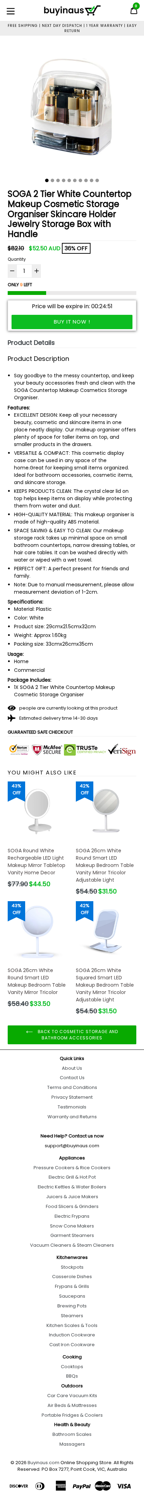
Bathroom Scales (72, 1434)
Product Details (31, 342)
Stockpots (72, 1267)
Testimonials (72, 1107)
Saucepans (72, 1296)
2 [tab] (52, 180)
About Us (72, 1068)
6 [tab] (75, 180)
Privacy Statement (72, 1097)
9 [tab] (91, 180)
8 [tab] (86, 180)
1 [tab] (47, 180)
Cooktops (72, 1366)
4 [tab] (63, 180)
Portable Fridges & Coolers (72, 1415)
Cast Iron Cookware (72, 1344)
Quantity (17, 259)
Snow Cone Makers (72, 1226)
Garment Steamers (72, 1235)
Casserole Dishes (72, 1276)
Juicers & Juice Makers (72, 1196)
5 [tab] (69, 180)
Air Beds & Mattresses (72, 1405)
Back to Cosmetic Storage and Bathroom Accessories (77, 1035)
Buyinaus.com (43, 1462)
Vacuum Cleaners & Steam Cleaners (72, 1245)
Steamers (72, 1315)
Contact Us (72, 1077)
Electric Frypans (72, 1216)
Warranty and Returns (72, 1116)
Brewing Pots (72, 1306)
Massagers (72, 1444)
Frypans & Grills (72, 1286)
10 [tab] (97, 180)
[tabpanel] (72, 109)
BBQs (72, 1376)
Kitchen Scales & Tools (72, 1325)
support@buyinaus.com (72, 1145)
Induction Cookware (72, 1335)
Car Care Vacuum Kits (72, 1395)
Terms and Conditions (72, 1087)
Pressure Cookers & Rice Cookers (72, 1167)
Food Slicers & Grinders (72, 1206)
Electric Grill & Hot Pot (72, 1177)
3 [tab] (58, 180)
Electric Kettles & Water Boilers (72, 1187)
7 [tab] (80, 180)
